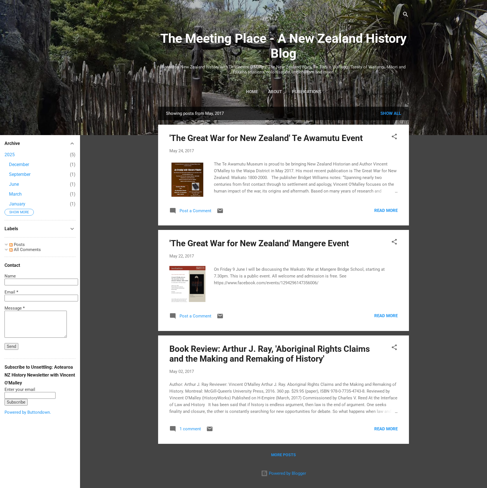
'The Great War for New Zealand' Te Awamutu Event (266, 138)
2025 (10, 154)
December (19, 164)
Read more (386, 210)
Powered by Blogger (287, 473)
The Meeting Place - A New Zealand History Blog (283, 46)
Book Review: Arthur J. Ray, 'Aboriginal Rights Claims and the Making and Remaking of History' (269, 354)
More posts (283, 455)
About (275, 91)
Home (252, 91)
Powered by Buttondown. (28, 412)
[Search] (405, 15)
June (14, 184)
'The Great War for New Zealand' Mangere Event (259, 243)
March (15, 194)
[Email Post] (220, 212)
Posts (19, 244)
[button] (394, 137)
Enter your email (20, 389)
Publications (306, 91)
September (19, 174)
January (17, 204)
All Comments (27, 249)
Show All (390, 113)
